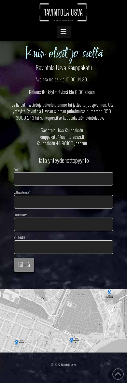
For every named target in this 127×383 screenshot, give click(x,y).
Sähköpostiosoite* (22, 192)
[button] (64, 32)
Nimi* (16, 169)
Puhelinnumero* (20, 215)
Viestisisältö (19, 237)
